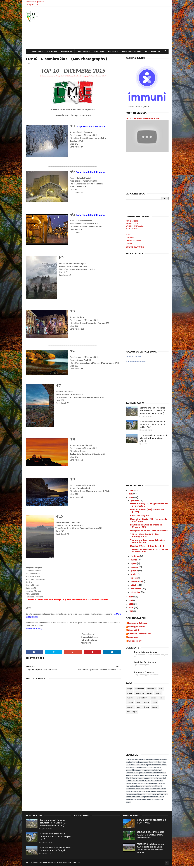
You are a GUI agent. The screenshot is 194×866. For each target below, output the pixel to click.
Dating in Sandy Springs (145, 652)
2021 (131, 611)
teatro (154, 707)
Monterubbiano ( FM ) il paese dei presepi (147, 510)
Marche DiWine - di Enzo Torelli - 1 (147, 546)
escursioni (139, 688)
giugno (134, 570)
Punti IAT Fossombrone (140, 634)
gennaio (135, 500)
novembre (136, 588)
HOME (128, 234)
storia (129, 693)
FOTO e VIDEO (132, 221)
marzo (134, 559)
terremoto (151, 688)
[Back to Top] (167, 863)
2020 (131, 607)
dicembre (136, 592)
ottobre (135, 585)
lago (138, 707)
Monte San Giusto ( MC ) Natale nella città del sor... (148, 520)
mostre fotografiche (143, 693)
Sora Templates (42, 863)
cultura (130, 702)
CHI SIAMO (52, 51)
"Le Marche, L (97, 76)
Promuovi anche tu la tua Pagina (136, 361)
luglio (134, 574)
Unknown (133, 637)
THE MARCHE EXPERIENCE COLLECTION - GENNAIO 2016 (149, 550)
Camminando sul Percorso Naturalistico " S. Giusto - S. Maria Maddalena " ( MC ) (152, 411)
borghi (129, 688)
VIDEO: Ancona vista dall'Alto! (143, 118)
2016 (131, 497)
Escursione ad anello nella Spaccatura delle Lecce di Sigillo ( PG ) (152, 424)
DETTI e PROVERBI (133, 240)
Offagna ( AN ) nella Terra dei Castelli (149, 530)
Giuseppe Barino (136, 627)
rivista (146, 707)
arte (160, 688)
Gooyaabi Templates (71, 863)
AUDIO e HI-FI (132, 228)
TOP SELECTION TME (131, 51)
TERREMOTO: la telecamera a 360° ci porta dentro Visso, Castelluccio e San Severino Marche (150, 848)
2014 (131, 490)
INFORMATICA (132, 223)
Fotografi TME (32, 4)
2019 (131, 604)
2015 (131, 493)
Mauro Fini (133, 630)
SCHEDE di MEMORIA (134, 226)
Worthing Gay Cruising (145, 662)
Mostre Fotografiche (35, 1)
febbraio (135, 556)
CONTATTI (99, 51)
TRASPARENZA (83, 51)
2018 (131, 600)
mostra (158, 693)
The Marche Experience (133, 356)
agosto (134, 578)
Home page (37, 51)
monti (146, 702)
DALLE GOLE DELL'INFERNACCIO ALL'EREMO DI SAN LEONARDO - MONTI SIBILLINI (151, 835)
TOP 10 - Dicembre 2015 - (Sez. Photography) (145, 535)
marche (130, 698)
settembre (136, 581)
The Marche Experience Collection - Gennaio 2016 (148, 541)
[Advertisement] (120, 27)
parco (154, 702)
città (162, 698)
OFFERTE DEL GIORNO (135, 247)
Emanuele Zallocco (137, 623)
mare (138, 702)
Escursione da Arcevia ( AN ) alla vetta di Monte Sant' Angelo (153, 438)
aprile (134, 563)
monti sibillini (142, 698)
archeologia (132, 712)
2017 (131, 596)
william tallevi (135, 641)
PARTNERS (113, 51)
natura (153, 698)
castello (130, 707)
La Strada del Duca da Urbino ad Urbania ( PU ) (146, 526)
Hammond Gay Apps (144, 672)
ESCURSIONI (66, 51)
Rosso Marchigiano (139, 515)
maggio (135, 567)
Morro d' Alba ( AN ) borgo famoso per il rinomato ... (149, 504)
